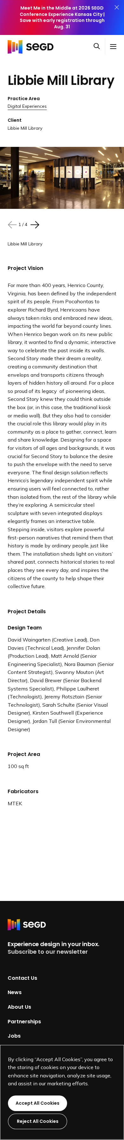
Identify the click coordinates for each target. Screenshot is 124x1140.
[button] (99, 46)
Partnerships (24, 1021)
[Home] (32, 46)
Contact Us (22, 977)
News (15, 992)
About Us (19, 1007)
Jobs (14, 1036)
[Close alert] (116, 17)
